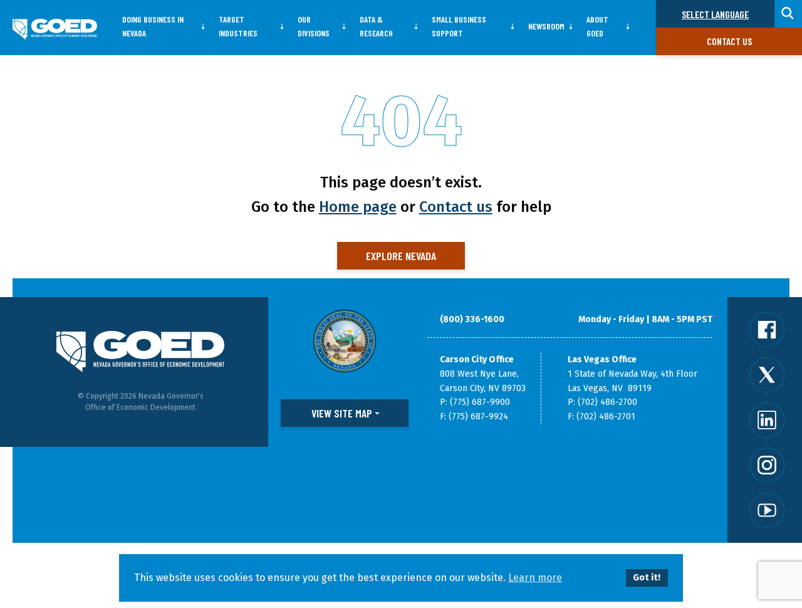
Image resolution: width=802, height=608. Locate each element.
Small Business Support (459, 26)
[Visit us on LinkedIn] (766, 420)
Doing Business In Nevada (153, 26)
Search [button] (788, 14)
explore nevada (401, 256)
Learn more (535, 578)
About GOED (597, 26)
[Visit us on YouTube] (766, 510)
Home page (358, 207)
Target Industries (238, 26)
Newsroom (546, 26)
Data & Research (376, 26)
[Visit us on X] (766, 374)
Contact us (729, 41)
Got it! (646, 577)
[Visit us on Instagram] (766, 465)
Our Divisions (314, 26)
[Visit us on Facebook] (766, 329)
